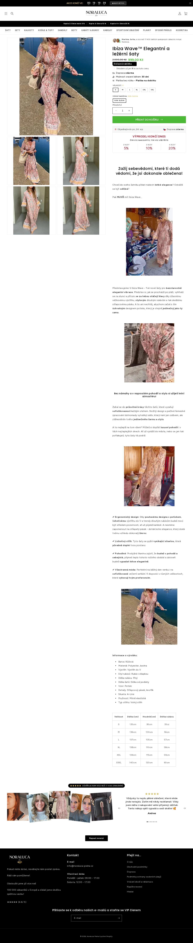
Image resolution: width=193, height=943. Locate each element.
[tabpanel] (152, 805)
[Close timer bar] (190, 3)
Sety (17, 30)
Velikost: (118, 85)
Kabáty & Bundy (90, 30)
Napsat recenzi (96, 838)
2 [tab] (148, 821)
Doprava (131, 872)
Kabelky (107, 30)
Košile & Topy (46, 30)
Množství (117, 105)
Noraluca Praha (93, 936)
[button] (6, 13)
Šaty (8, 30)
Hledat (130, 892)
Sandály (62, 30)
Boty (74, 30)
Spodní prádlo (163, 30)
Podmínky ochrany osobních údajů (144, 877)
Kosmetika (182, 30)
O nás (130, 862)
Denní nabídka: (125, 96)
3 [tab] (150, 821)
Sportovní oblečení (127, 30)
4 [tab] (151, 821)
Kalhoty (29, 30)
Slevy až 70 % (119, 3)
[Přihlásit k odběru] (119, 918)
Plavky (147, 30)
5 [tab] (153, 821)
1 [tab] (147, 821)
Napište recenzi (134, 887)
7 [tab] (156, 821)
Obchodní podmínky (137, 867)
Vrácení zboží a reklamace (140, 882)
